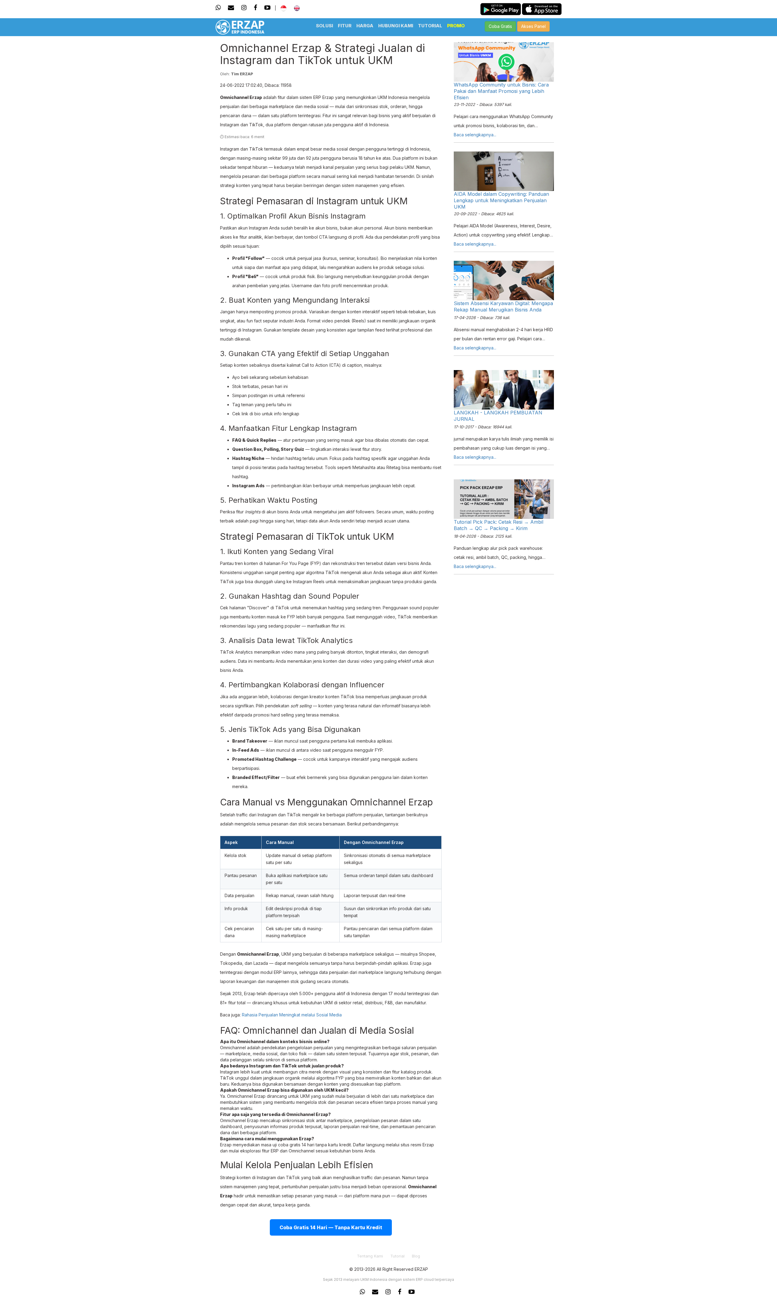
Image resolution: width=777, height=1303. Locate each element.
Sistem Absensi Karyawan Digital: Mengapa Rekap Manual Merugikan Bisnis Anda (503, 306)
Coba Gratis (500, 26)
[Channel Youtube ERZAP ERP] (411, 1291)
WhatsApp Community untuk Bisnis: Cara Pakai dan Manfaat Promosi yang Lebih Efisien (501, 91)
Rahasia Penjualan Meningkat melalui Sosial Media (292, 1014)
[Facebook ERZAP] (255, 7)
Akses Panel (533, 26)
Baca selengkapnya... (475, 134)
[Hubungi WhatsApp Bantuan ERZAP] (364, 1291)
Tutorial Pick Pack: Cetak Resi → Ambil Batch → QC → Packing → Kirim (498, 525)
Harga (364, 26)
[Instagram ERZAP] (243, 7)
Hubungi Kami (395, 26)
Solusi (324, 26)
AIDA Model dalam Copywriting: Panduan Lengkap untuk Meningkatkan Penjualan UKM (501, 200)
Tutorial (430, 26)
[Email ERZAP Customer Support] (375, 1291)
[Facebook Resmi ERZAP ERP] (399, 1291)
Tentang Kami (370, 1256)
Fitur (344, 26)
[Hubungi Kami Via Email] (231, 7)
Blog (416, 1256)
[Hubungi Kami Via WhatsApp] (219, 7)
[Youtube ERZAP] (267, 7)
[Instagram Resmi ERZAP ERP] (388, 1291)
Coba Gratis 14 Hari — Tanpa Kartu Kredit (331, 1227)
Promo (456, 26)
